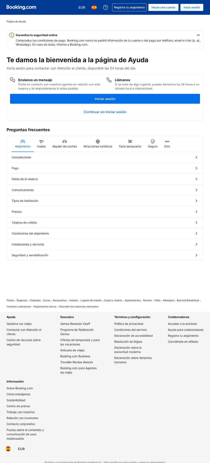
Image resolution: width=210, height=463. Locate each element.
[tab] (23, 144)
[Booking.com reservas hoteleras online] (21, 7)
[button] (105, 35)
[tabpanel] (105, 206)
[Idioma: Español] (8, 449)
